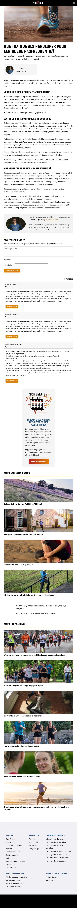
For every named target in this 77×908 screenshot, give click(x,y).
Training (32, 839)
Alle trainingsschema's (54, 839)
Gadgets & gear (34, 848)
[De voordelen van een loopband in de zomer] (38, 702)
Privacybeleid (11, 868)
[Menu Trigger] (74, 3)
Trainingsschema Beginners (56, 861)
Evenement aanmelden (14, 887)
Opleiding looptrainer (14, 845)
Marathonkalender (13, 880)
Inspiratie (32, 845)
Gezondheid (33, 842)
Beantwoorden (12, 306)
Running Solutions (52, 220)
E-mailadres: (8, 265)
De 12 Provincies (12, 855)
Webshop (9, 858)
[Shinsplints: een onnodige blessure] (38, 551)
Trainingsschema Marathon (56, 842)
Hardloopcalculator (13, 852)
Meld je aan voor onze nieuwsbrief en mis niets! (35, 613)
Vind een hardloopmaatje (15, 861)
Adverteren (50, 880)
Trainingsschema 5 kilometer (57, 858)
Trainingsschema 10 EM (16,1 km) (58, 851)
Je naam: (7, 260)
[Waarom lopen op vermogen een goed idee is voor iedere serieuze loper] (38, 641)
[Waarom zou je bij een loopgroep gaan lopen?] (38, 671)
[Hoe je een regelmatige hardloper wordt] (38, 732)
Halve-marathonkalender (15, 883)
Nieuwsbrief (10, 842)
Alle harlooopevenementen (16, 877)
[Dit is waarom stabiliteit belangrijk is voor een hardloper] (38, 581)
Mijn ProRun (10, 864)
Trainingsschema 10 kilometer (57, 854)
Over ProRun (10, 839)
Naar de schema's (38, 461)
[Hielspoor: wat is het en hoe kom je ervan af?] (38, 520)
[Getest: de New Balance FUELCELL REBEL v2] (38, 490)
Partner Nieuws (51, 877)
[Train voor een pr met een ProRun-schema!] (38, 762)
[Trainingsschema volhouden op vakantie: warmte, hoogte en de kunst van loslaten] (38, 793)
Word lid (9, 848)
